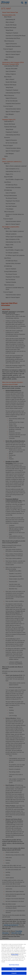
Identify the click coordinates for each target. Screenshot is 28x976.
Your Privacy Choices (14, 964)
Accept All (14, 973)
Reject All (14, 969)
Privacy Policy (14, 954)
